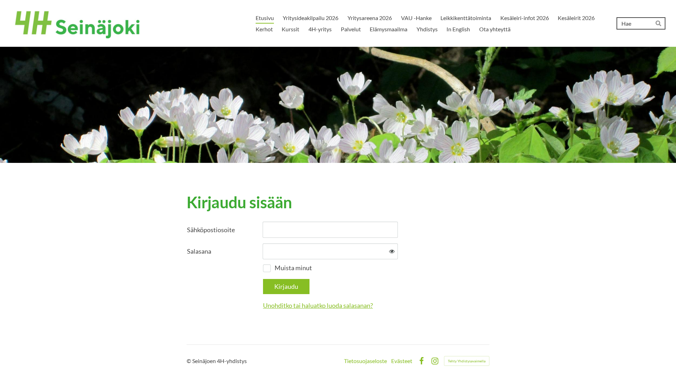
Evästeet (401, 361)
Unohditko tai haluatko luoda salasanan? (318, 305)
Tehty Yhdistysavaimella (467, 361)
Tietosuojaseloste (365, 361)
